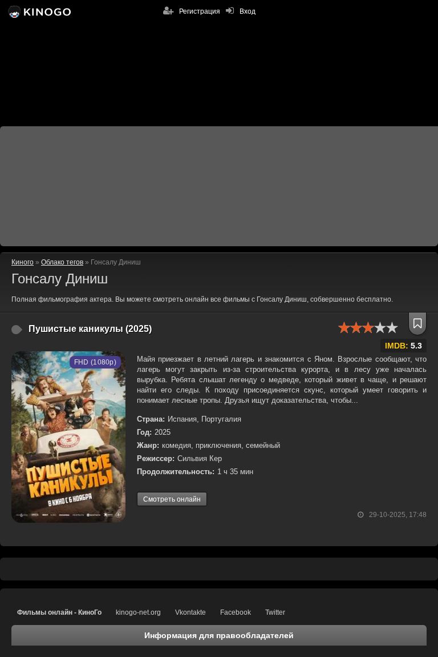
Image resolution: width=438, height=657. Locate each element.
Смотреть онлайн (172, 499)
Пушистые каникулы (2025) (90, 329)
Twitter (275, 612)
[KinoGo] (38, 11)
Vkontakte (190, 612)
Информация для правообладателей (219, 635)
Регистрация (199, 11)
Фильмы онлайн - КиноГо (59, 612)
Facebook (235, 612)
